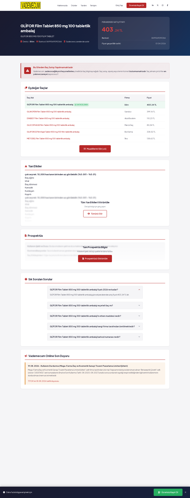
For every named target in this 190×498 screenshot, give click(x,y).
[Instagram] (163, 5)
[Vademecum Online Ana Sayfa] (31, 5)
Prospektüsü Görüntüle (96, 258)
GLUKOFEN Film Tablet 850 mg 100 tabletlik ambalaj (49, 111)
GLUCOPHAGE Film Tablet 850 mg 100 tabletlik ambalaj (50, 125)
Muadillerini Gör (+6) (96, 149)
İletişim (93, 5)
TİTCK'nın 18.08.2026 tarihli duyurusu (43, 381)
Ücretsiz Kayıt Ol (136, 5)
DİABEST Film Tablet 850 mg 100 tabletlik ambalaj (48, 118)
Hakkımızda (62, 5)
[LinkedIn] (153, 5)
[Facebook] (167, 5)
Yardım (84, 5)
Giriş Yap (119, 5)
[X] (158, 5)
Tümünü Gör (96, 213)
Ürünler (74, 5)
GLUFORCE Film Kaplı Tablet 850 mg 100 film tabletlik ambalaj (53, 132)
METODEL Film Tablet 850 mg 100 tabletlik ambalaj (48, 138)
